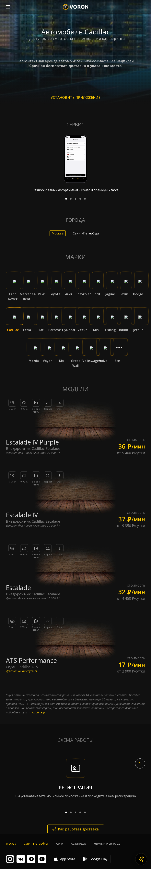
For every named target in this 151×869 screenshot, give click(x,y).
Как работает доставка (78, 829)
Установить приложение (75, 97)
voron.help (38, 712)
